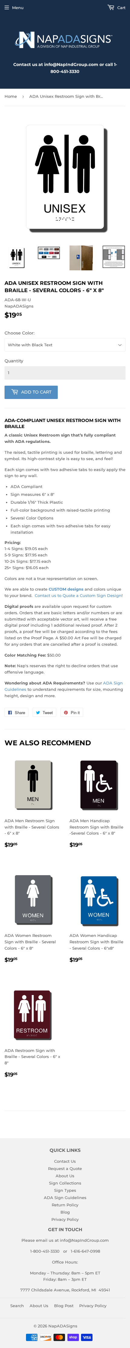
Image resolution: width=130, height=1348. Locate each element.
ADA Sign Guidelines (65, 1197)
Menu (18, 7)
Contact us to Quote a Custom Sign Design (78, 595)
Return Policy (65, 1204)
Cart (120, 7)
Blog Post (63, 1305)
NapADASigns (62, 1325)
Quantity (14, 361)
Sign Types (65, 1190)
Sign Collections (65, 1183)
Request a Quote (65, 1168)
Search (17, 1305)
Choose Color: (19, 333)
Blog (65, 1212)
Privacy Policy (65, 1219)
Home (11, 96)
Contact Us (65, 1161)
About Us (65, 1175)
